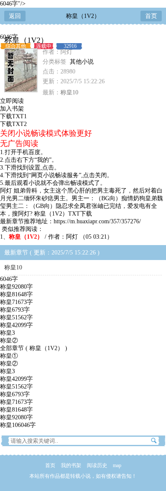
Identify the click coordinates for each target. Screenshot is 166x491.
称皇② (9, 340)
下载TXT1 (13, 116)
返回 (15, 16)
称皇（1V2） (83, 16)
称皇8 (16, 294)
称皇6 (15, 310)
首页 (151, 16)
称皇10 (69, 92)
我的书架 (71, 465)
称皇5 (16, 317)
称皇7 (16, 302)
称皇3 (7, 333)
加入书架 (12, 108)
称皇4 (16, 325)
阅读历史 (97, 465)
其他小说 (82, 61)
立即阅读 (12, 101)
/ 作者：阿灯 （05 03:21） (61, 237)
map (117, 465)
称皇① (9, 356)
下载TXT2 (13, 124)
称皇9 (16, 286)
